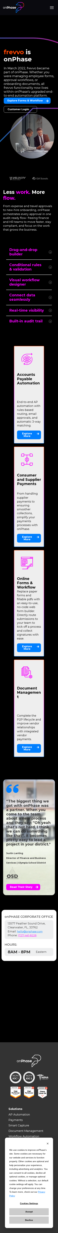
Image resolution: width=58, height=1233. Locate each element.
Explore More (27, 435)
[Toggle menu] (52, 7)
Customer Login (18, 109)
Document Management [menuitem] (26, 1131)
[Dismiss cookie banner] (48, 1144)
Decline (29, 1220)
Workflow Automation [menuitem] (24, 1136)
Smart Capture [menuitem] (19, 1125)
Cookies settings (29, 1203)
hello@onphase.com (30, 931)
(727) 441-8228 (27, 935)
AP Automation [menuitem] (19, 1114)
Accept (29, 1211)
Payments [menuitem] (16, 1120)
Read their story (21, 887)
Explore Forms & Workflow (25, 100)
